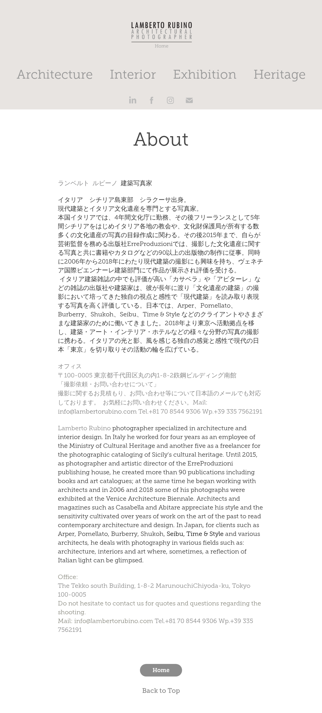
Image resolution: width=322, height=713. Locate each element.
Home (161, 670)
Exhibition (204, 74)
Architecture (55, 74)
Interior (133, 74)
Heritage (279, 74)
